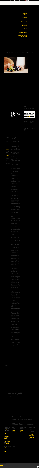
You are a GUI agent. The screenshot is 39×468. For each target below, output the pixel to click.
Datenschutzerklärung (12, 467)
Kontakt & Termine (25, 38)
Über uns (26, 29)
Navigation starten (32, 434)
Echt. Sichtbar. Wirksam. (28, 133)
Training (26, 23)
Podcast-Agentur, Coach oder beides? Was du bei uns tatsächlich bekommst (29, 122)
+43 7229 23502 (27, 0)
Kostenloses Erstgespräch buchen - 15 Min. (19, 421)
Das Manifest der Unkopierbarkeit (23, 32)
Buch (26, 27)
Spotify (8, 93)
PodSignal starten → (29, 116)
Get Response (7, 155)
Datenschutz (33, 435)
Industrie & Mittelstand (22, 430)
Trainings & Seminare (24, 25)
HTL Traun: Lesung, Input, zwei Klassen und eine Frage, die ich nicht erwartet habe (29, 128)
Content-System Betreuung (24, 22)
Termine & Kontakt (30, 12)
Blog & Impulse (13, 430)
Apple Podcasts (5, 93)
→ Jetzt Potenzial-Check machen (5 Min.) (11, 399)
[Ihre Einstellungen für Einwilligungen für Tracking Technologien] (38, 467)
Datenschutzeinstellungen (32, 438)
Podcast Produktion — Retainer (23, 16)
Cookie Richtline (32, 437)
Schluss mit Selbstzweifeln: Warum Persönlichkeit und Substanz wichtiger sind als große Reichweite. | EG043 (19, 2)
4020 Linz (13, 0)
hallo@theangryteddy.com (21, 0)
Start (26, 12)
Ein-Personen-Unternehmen (23, 432)
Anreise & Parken (32, 433)
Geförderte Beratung (6, 435)
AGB (31, 436)
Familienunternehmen (22, 429)
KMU (20, 431)
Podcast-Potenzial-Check (24, 34)
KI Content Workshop (24, 24)
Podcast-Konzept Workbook (24, 36)
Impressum (30, 435)
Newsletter (13, 431)
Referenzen (25, 28)
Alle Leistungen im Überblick (7, 429)
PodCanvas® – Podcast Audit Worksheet (22, 35)
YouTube (10, 93)
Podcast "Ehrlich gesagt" (15, 429)
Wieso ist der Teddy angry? (24, 31)
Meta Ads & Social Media (24, 21)
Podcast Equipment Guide (15, 432)
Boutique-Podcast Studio (7, 436)
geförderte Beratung (24, 17)
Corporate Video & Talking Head (23, 20)
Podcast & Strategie (24, 14)
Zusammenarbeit (25, 13)
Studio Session (5, 438)
